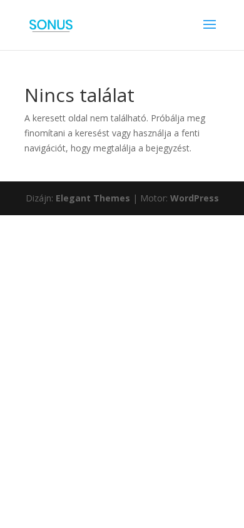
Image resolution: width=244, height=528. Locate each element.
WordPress (194, 198)
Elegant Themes (93, 198)
